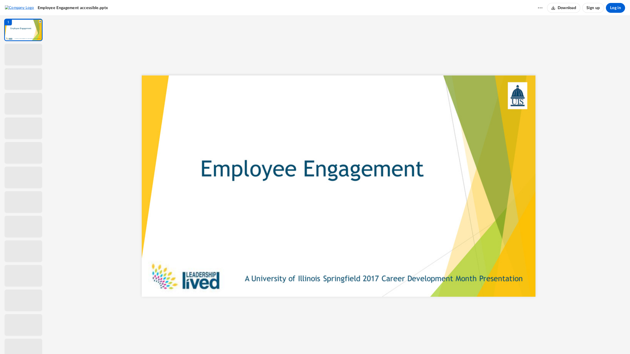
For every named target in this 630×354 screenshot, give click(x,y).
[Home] (19, 7)
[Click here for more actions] (540, 8)
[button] (23, 29)
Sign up (593, 8)
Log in (615, 8)
